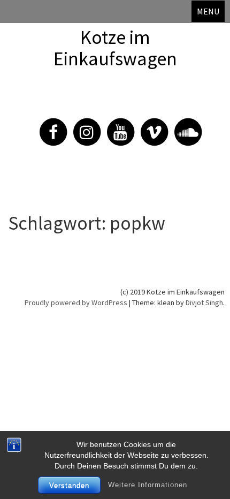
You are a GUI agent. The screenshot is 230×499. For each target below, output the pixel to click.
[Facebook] (48, 126)
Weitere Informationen (147, 485)
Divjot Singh (204, 302)
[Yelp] (182, 126)
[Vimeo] (149, 126)
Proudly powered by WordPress (76, 302)
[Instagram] (81, 126)
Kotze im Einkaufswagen (115, 48)
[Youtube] (115, 126)
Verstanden (69, 485)
